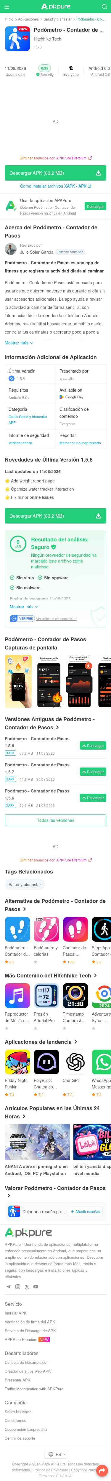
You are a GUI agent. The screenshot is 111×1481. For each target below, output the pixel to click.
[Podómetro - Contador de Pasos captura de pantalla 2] (79, 681)
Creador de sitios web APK (28, 1371)
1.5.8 (21, 378)
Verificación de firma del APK (30, 1322)
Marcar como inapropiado (80, 442)
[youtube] (36, 1287)
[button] (45, 70)
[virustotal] (54, 547)
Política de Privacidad (50, 1469)
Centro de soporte (20, 1438)
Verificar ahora (20, 442)
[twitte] (26, 1287)
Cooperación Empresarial (26, 1429)
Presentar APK (17, 1380)
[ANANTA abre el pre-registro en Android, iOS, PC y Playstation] (37, 1142)
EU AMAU (64, 1475)
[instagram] (17, 1287)
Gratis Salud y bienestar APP (28, 419)
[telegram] (8, 1287)
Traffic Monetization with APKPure (34, 1388)
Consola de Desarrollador (26, 1362)
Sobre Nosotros (18, 1411)
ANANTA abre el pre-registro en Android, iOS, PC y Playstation (36, 1169)
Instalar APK (16, 1313)
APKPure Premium (21, 1339)
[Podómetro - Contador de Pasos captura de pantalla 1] (48, 681)
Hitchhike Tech (47, 39)
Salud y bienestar (58, 18)
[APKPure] (55, 6)
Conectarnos (15, 1420)
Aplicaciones (28, 18)
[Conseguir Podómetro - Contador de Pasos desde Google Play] (71, 397)
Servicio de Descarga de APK (30, 1330)
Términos (46, 1475)
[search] (104, 6)
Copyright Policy (84, 1469)
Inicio (9, 18)
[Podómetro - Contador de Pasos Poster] (18, 681)
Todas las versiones (55, 820)
